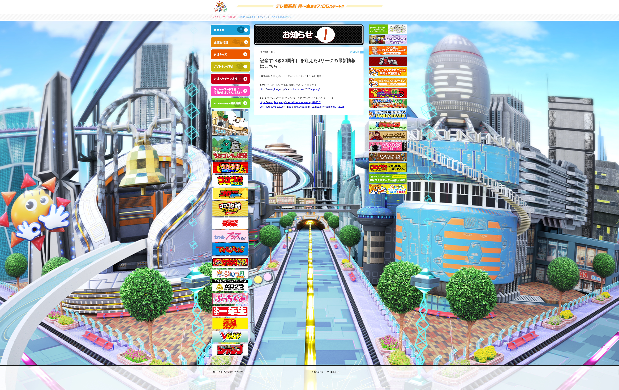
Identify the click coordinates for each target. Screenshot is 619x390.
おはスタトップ (217, 17)
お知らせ (232, 17)
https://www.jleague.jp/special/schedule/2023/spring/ (290, 89)
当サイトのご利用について (228, 372)
